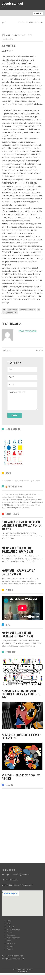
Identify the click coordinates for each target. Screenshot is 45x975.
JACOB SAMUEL (12, 313)
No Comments (8, 39)
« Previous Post (7, 350)
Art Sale (10, 946)
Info (8, 923)
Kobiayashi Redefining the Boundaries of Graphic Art (17, 550)
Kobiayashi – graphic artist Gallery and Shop (18, 572)
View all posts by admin (27, 331)
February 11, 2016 (18, 35)
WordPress (24, 972)
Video (9, 940)
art (4, 310)
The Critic (11, 926)
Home (21, 22)
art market (23, 310)
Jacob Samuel (12, 3)
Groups (9, 932)
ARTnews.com (15, 486)
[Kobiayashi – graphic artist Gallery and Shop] (22, 756)
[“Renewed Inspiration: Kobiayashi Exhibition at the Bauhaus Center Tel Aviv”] (22, 672)
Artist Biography (13, 938)
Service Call (11, 943)
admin (8, 35)
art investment (31, 22)
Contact (10, 949)
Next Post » (39, 350)
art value (32, 310)
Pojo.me (20, 969)
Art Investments (13, 929)
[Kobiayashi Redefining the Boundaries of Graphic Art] (22, 715)
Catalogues (11, 935)
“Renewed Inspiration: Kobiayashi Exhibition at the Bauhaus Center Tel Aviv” (21, 525)
